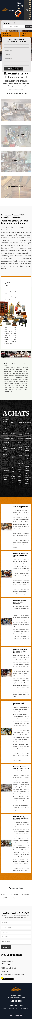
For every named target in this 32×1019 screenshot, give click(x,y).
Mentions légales (16, 1011)
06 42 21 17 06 (30, 14)
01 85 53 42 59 (30, 5)
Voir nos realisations (7, 34)
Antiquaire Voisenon (26, 895)
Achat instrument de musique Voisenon (6, 897)
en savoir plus (16, 120)
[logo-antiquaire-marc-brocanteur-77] (5, 10)
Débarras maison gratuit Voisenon (15, 897)
